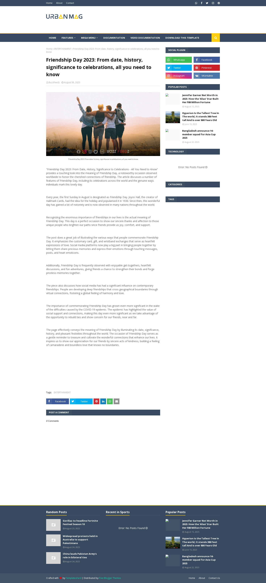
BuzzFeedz (54, 82)
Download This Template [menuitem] (182, 37)
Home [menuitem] (52, 37)
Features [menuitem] (67, 37)
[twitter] (207, 3)
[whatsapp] (196, 3)
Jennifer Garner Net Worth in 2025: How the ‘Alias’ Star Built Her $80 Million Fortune (200, 99)
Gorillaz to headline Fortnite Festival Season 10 (80, 522)
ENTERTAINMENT (62, 48)
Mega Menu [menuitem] (88, 37)
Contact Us (214, 578)
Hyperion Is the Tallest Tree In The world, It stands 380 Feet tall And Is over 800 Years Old (200, 116)
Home (49, 3)
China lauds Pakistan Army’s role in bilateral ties (80, 555)
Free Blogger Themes (110, 578)
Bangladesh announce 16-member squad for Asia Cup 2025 (199, 134)
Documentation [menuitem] (114, 37)
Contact (70, 3)
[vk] (207, 76)
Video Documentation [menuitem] (145, 37)
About (59, 3)
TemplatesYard (73, 578)
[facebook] (201, 3)
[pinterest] (218, 3)
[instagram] (213, 3)
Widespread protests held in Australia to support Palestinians (80, 539)
